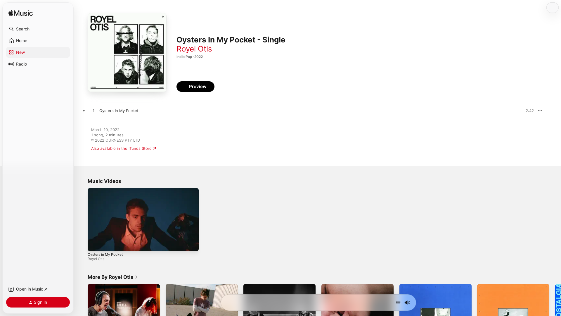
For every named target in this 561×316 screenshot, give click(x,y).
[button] (38, 29)
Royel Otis (194, 48)
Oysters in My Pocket (105, 254)
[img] (20, 13)
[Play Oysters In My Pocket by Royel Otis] (93, 111)
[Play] (95, 243)
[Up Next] (398, 302)
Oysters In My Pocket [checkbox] (118, 110)
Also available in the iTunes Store (121, 148)
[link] (113, 277)
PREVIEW (527, 110)
